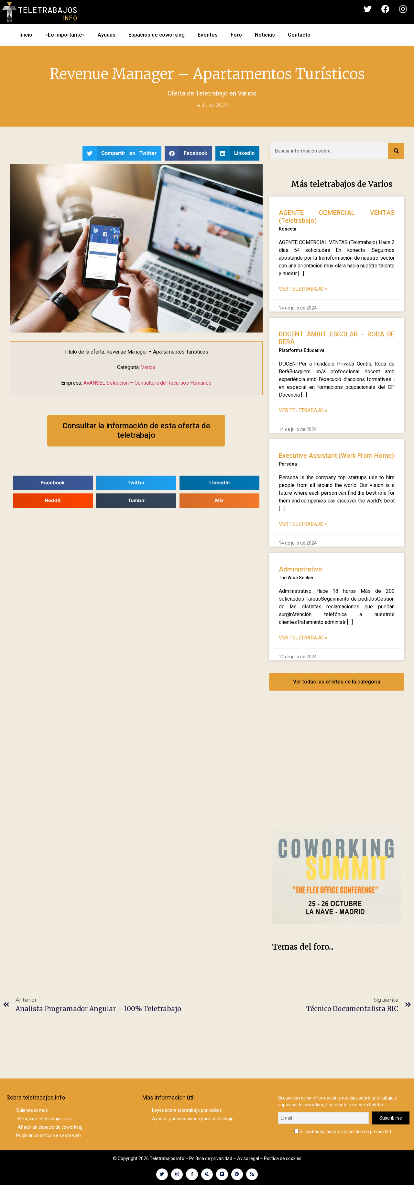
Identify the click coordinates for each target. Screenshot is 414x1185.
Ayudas (106, 35)
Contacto (299, 35)
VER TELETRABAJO (303, 289)
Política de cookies (282, 1158)
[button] (122, 153)
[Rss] (252, 1174)
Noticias (265, 35)
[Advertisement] (336, 767)
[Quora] (207, 1174)
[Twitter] (367, 9)
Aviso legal (248, 1158)
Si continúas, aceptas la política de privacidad (345, 1131)
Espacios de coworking (156, 35)
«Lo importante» (65, 35)
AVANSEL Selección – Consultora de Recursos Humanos (147, 383)
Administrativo (300, 569)
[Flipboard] (222, 1174)
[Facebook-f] (192, 1174)
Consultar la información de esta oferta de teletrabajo (136, 430)
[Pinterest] (237, 1174)
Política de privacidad (210, 1158)
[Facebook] (385, 9)
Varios (247, 93)
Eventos (208, 35)
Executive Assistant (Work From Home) (336, 455)
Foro (236, 35)
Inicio (25, 35)
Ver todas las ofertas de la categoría (336, 682)
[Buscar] (396, 151)
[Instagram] (403, 9)
